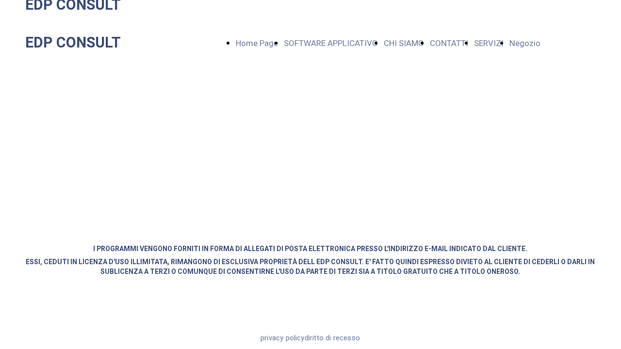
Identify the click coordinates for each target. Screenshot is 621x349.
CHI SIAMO (404, 43)
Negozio (524, 43)
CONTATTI (449, 43)
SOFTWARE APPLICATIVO (331, 43)
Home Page (257, 43)
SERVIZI (489, 43)
